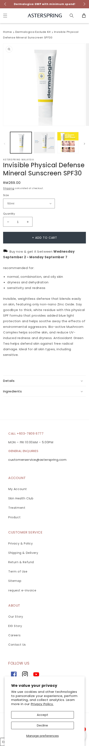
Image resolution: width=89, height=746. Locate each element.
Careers (14, 635)
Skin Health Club (21, 498)
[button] (5, 15)
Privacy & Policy (20, 543)
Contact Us (17, 645)
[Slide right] (84, 143)
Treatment (16, 508)
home (7, 32)
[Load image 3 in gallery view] (68, 143)
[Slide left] (4, 143)
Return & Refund (21, 562)
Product (14, 517)
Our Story (15, 616)
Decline (42, 725)
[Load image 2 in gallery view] (44, 143)
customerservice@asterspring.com (37, 459)
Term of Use (18, 571)
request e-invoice (22, 590)
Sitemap (14, 581)
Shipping (8, 188)
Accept (42, 715)
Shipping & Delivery (23, 553)
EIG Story (15, 626)
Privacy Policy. (42, 704)
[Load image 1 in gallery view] (21, 143)
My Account (17, 489)
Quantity (9, 214)
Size (6, 195)
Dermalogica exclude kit (33, 32)
